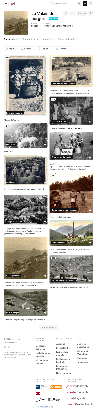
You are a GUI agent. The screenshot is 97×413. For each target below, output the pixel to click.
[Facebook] (5, 347)
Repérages (82, 358)
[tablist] (48, 39)
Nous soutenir (83, 362)
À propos (60, 344)
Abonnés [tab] (47, 39)
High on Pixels (10, 357)
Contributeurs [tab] (30, 39)
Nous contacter (63, 373)
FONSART (18, 352)
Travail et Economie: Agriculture (57, 26)
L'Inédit (34, 26)
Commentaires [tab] (66, 39)
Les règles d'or (63, 348)
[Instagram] (9, 347)
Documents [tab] (11, 39)
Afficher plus (50, 327)
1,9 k (84, 13)
